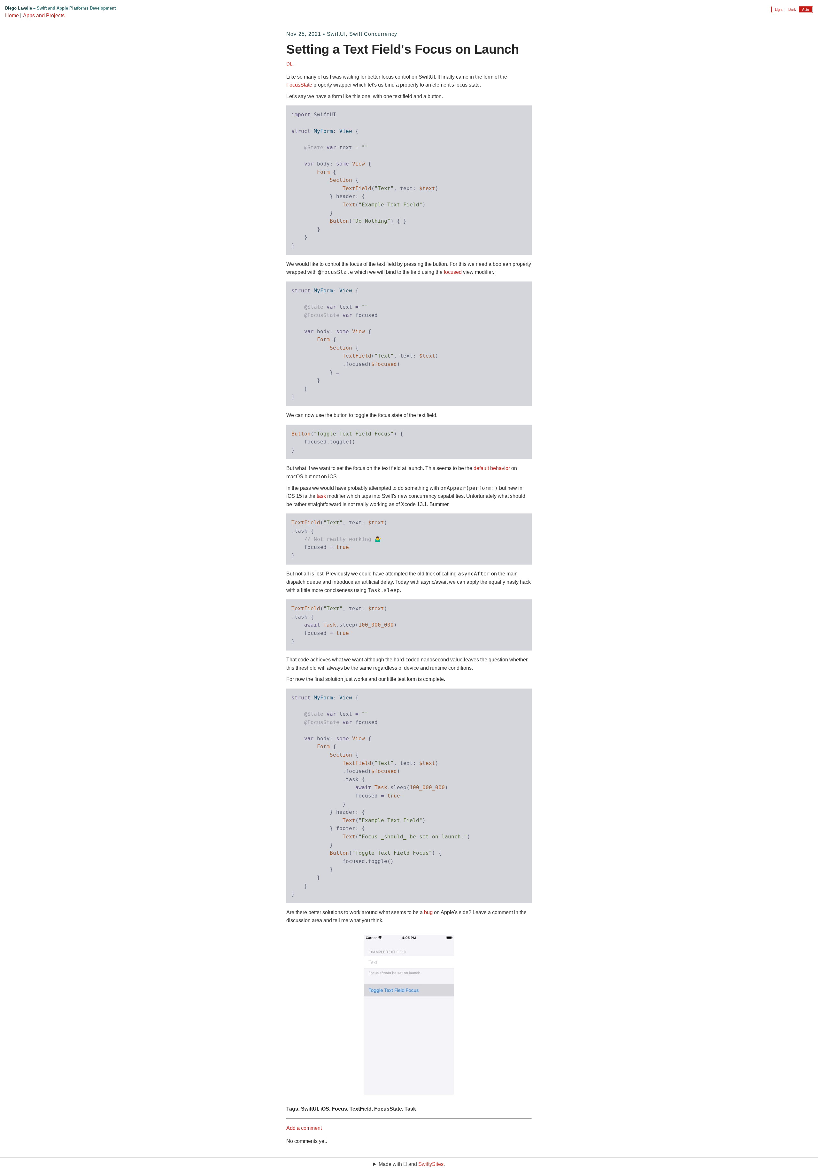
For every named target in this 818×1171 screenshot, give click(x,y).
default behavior (492, 468)
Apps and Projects (44, 15)
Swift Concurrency (373, 34)
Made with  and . (412, 1164)
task (321, 496)
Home (12, 15)
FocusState (299, 85)
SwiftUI (336, 34)
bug (428, 912)
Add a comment (304, 1128)
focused (453, 272)
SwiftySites (431, 1164)
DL (289, 63)
